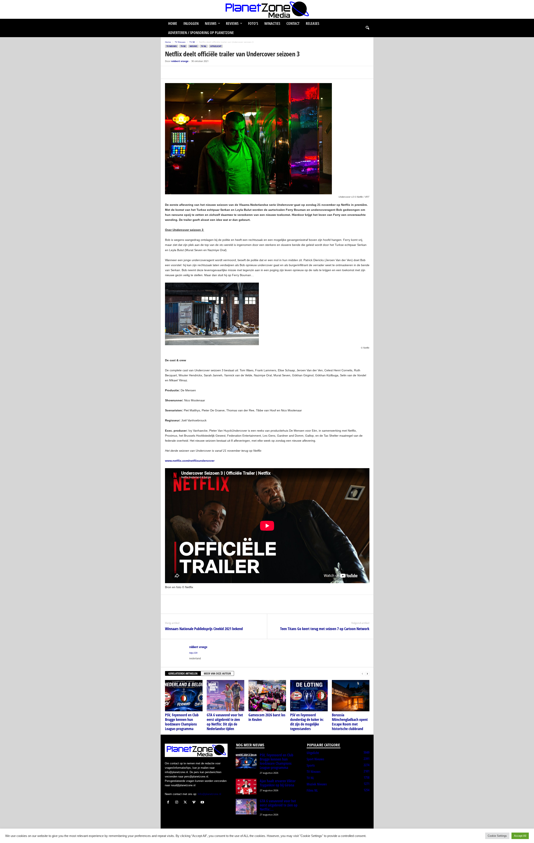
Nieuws (210, 23)
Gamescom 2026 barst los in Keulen (266, 717)
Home (172, 23)
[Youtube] (203, 802)
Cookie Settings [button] (497, 835)
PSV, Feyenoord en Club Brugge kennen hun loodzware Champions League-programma (182, 721)
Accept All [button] (520, 835)
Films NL (312, 790)
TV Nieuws (180, 41)
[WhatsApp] (188, 72)
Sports (311, 765)
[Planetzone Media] (267, 9)
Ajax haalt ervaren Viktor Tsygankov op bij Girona (278, 782)
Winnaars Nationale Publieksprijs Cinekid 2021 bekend (204, 628)
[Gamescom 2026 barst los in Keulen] (267, 695)
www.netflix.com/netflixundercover (189, 460)
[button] (367, 28)
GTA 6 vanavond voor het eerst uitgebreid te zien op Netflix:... (278, 805)
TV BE (192, 41)
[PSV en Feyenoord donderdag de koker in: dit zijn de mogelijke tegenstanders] (309, 695)
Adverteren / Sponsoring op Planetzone (201, 32)
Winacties (272, 23)
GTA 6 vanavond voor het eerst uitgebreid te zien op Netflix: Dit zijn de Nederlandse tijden (225, 721)
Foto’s (253, 23)
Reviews (232, 23)
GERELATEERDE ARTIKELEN (183, 673)
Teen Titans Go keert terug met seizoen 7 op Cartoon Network (324, 628)
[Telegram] (198, 72)
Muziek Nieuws (317, 784)
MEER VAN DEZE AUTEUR (217, 673)
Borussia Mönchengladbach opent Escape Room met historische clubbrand (350, 721)
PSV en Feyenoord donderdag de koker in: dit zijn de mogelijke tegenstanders (307, 721)
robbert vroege (180, 61)
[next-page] (367, 673)
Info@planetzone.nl (209, 794)
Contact (293, 23)
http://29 (193, 653)
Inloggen (191, 23)
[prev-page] (362, 673)
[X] (179, 72)
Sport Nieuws (315, 759)
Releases (312, 23)
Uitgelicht (215, 46)
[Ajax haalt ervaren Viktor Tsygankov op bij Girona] (246, 786)
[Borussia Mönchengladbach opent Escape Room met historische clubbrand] (350, 695)
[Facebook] (169, 72)
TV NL (203, 46)
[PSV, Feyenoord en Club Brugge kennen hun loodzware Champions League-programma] (184, 695)
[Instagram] (177, 802)
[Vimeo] (194, 802)
